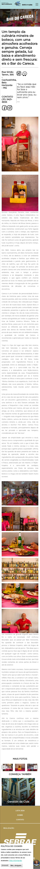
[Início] (11, 4)
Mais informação (15, 860)
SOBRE (20, 815)
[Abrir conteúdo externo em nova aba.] (9, 106)
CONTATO (20, 819)
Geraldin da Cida (18, 801)
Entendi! (5, 865)
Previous (4, 767)
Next (36, 767)
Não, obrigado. (16, 865)
